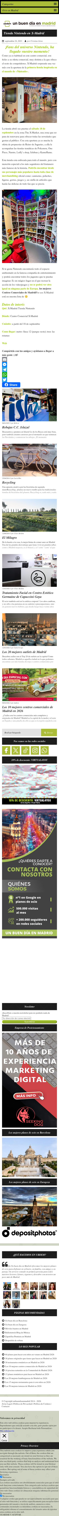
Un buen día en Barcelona (16, 1320)
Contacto (6, 1406)
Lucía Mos (17, 478)
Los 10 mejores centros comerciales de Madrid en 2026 (27, 709)
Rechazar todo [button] (34, 1428)
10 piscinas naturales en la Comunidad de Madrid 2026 (28, 1370)
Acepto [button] (25, 1428)
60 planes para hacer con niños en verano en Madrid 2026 (29, 1354)
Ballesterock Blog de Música (17, 1332)
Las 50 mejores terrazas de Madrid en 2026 (23, 1386)
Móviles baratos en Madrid (16, 1328)
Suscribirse (29, 1022)
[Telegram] (29, 369)
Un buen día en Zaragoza (15, 1324)
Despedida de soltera (14, 1340)
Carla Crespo (18, 648)
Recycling (8, 482)
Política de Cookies (42, 1403)
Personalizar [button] (46, 1428)
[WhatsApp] (29, 374)
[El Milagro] (29, 515)
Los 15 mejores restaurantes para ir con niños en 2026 (28, 1382)
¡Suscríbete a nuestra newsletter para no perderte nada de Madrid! (26, 1014)
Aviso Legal (7, 1403)
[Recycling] (29, 460)
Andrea (16, 703)
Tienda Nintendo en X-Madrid (24, 33)
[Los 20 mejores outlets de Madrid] (29, 629)
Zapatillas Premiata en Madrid (18, 1336)
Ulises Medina (19, 533)
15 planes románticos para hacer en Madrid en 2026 (27, 1374)
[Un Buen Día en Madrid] (29, 26)
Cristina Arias (37, 41)
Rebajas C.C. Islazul (15, 427)
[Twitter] (29, 379)
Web (4, 343)
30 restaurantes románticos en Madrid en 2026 (25, 1362)
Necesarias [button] (4, 1474)
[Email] (29, 359)
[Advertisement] (29, 972)
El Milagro (9, 537)
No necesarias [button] (6, 1493)
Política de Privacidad (22, 1403)
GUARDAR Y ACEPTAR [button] (10, 1514)
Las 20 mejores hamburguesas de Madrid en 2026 (26, 1378)
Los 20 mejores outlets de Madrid (24, 651)
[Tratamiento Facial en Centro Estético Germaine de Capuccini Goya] (29, 570)
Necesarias (7, 1477)
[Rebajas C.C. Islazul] (29, 405)
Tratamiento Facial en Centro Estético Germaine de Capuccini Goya (27, 594)
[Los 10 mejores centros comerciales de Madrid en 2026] (29, 684)
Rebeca (16, 423)
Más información (7, 1431)
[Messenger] (29, 364)
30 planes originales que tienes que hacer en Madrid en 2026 (31, 1358)
